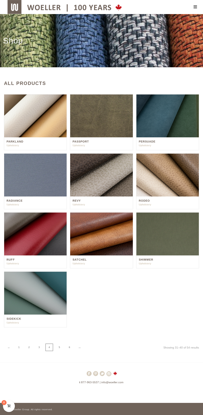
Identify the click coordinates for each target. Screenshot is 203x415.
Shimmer (146, 259)
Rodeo (144, 200)
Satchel (80, 259)
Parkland (15, 141)
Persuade (147, 141)
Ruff (11, 259)
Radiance (15, 200)
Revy (77, 200)
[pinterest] (95, 375)
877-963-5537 (90, 382)
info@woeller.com (112, 382)
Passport (81, 141)
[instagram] (109, 375)
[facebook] (89, 375)
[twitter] (102, 375)
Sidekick (14, 318)
